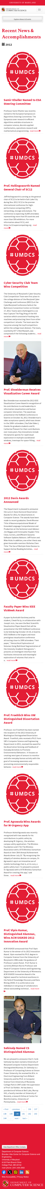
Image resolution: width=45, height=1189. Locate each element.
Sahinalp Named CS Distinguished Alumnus (19, 1050)
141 (23, 1114)
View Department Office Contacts (14, 1147)
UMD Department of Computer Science (18, 9)
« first (6, 1109)
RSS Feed (27, 1172)
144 (4, 1118)
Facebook (4, 1172)
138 (4, 1114)
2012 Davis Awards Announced (16, 500)
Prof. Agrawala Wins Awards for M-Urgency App (22, 823)
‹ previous (16, 1109)
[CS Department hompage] (22, 1182)
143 (35, 1114)
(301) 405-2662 (18, 1167)
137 (35, 1109)
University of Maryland (22, 3)
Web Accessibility (9, 1176)
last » (24, 1118)
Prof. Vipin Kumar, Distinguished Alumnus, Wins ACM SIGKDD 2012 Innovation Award (19, 935)
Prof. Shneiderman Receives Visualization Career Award (22, 391)
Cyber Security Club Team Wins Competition (21, 284)
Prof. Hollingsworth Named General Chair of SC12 (22, 187)
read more (34, 131)
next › (17, 1118)
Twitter (10, 1172)
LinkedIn (22, 1172)
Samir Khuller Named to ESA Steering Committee (22, 102)
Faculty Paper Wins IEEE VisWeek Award (19, 608)
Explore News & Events (22, 19)
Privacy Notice (23, 1176)
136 (29, 1109)
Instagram (16, 1172)
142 (29, 1114)
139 (11, 1114)
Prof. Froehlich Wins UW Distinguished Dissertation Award (21, 719)
